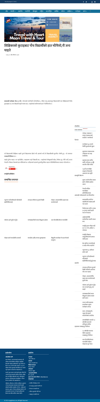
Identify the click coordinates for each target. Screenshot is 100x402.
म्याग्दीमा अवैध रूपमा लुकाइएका (37, 238)
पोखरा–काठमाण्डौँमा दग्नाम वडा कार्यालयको (59, 201)
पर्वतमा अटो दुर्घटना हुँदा (11, 220)
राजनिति (27, 11)
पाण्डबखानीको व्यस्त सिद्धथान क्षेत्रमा (38, 220)
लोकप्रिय (77, 126)
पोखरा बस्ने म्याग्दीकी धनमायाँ (12, 238)
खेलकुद (35, 11)
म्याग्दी (12, 11)
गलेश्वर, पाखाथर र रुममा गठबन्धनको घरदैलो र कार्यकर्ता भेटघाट (84, 136)
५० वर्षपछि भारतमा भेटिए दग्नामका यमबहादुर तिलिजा (87, 333)
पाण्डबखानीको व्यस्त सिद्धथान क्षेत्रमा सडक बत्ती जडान (88, 295)
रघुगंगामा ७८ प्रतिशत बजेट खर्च (88, 251)
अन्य (84, 11)
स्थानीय (20, 11)
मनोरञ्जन (77, 11)
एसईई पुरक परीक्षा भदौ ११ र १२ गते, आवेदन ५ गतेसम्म (88, 228)
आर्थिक (56, 11)
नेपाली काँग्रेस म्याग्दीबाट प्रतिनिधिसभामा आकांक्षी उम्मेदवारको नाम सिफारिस (84, 192)
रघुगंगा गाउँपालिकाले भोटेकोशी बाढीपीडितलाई (13, 201)
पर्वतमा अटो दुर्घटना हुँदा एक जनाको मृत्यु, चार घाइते (89, 287)
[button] (90, 11)
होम (7, 11)
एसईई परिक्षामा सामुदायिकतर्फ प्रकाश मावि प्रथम (88, 236)
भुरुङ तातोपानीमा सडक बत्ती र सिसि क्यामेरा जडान (89, 182)
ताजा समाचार (78, 130)
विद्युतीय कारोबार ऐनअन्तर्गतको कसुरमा (60, 239)
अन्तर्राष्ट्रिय (49, 11)
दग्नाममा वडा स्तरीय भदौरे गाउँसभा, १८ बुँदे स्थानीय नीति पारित (88, 162)
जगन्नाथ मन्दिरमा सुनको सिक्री (36, 200)
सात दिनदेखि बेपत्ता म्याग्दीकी (59, 220)
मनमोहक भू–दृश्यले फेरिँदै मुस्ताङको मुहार (88, 145)
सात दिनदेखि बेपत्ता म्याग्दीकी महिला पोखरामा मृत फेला (87, 341)
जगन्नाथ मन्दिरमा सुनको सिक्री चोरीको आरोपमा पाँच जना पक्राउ (88, 269)
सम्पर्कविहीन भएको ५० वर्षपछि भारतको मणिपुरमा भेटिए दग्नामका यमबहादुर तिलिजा (85, 323)
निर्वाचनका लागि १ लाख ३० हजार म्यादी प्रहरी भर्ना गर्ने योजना (89, 210)
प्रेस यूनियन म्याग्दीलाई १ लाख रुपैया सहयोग (88, 244)
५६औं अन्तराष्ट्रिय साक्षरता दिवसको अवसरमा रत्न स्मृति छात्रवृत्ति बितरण (83, 172)
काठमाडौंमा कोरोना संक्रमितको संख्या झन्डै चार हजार (88, 201)
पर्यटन (63, 11)
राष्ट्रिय (41, 11)
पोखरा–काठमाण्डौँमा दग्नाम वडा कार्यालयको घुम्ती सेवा (88, 278)
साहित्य (69, 11)
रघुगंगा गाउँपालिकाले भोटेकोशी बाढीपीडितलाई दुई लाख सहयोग (85, 259)
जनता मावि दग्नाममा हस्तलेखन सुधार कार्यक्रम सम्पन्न (87, 304)
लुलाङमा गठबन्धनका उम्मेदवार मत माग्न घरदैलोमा (88, 153)
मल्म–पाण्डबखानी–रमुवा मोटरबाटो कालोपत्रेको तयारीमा (88, 313)
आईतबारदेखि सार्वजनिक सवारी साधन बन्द (89, 219)
